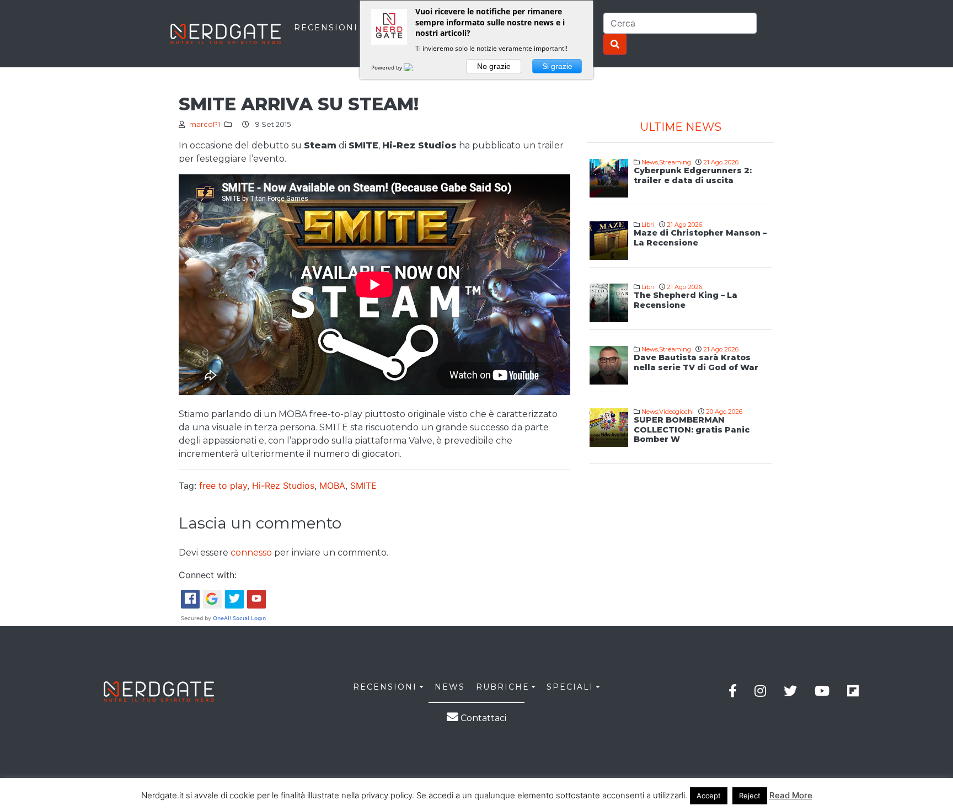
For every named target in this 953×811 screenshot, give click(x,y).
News (649, 162)
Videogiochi (676, 411)
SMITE (363, 485)
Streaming (675, 162)
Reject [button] (750, 795)
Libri (648, 224)
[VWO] (415, 67)
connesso (251, 552)
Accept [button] (709, 795)
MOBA (332, 485)
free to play (223, 485)
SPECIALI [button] (570, 687)
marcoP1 (204, 124)
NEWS (450, 687)
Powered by (387, 67)
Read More (790, 795)
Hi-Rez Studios (283, 485)
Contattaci (482, 718)
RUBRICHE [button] (502, 687)
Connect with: (208, 574)
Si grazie (557, 66)
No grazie (494, 66)
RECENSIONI (326, 28)
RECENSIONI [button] (385, 687)
